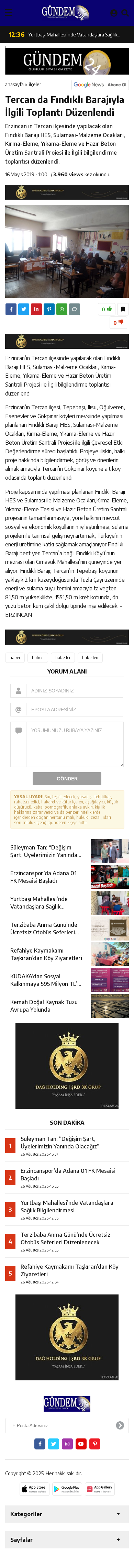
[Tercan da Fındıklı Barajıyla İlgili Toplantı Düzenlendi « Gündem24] (65, 13)
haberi (38, 657)
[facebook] (11, 309)
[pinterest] (49, 309)
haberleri (90, 657)
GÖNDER (67, 778)
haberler (62, 657)
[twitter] (24, 309)
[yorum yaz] (74, 309)
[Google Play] (67, 1488)
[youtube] (81, 1443)
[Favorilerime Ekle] (123, 309)
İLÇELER (35, 84)
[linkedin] (36, 309)
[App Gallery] (100, 1488)
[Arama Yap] (125, 13)
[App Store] (34, 1488)
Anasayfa (14, 84)
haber (15, 657)
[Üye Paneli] (114, 13)
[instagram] (67, 1443)
